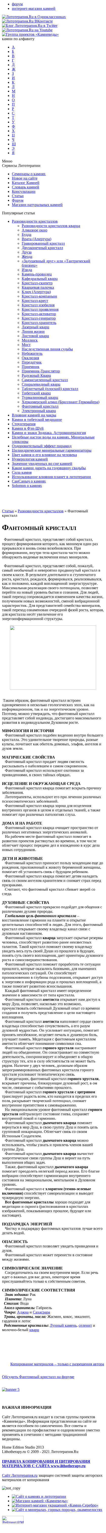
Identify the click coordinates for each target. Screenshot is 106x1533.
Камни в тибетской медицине (37, 419)
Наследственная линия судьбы (47, 349)
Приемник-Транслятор (41, 371)
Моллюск (30, 340)
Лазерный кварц (35, 327)
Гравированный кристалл (43, 243)
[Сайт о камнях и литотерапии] (39, 1496)
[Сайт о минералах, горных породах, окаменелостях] (57, 1510)
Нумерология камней (30, 459)
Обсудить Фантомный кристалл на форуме (38, 1377)
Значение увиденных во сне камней (42, 463)
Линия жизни (33, 331)
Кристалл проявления (40, 309)
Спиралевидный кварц (41, 384)
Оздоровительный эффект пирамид (41, 446)
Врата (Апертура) (36, 239)
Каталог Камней (25, 183)
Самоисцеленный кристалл (45, 380)
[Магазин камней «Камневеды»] (40, 1501)
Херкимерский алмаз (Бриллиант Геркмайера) (60, 402)
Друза (27, 252)
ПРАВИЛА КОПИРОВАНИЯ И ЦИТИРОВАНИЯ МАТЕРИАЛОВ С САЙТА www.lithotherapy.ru (46, 1463)
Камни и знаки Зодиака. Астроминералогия (49, 433)
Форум (17, 200)
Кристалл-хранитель (39, 323)
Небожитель (32, 353)
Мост (26, 345)
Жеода (27, 256)
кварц (34, 1330)
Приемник (30, 367)
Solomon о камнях (27, 486)
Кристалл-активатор (39, 314)
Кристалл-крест (35, 301)
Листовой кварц (35, 336)
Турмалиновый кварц (40, 397)
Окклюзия (30, 358)
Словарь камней (25, 187)
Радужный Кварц (36, 375)
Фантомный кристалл (40, 406)
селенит (85, 1325)
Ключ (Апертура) (36, 292)
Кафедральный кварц (40, 279)
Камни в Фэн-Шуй (28, 428)
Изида (27, 270)
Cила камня (22, 472)
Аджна (23, 1312)
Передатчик (32, 362)
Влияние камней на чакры (34, 415)
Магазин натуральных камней (37, 205)
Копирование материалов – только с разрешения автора (57, 1364)
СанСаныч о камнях (29, 481)
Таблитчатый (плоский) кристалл (50, 389)
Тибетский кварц (36, 393)
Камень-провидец (37, 274)
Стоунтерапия (23, 424)
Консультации (23, 191)
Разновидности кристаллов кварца (51, 226)
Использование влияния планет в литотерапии (51, 477)
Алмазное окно (34, 230)
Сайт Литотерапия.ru (19, 1475)
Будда (26, 234)
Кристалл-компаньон (39, 296)
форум (17, 4)
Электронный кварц (39, 411)
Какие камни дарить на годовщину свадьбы (49, 468)
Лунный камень (63, 1325)
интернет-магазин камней (33, 8)
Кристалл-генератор (39, 318)
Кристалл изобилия (38, 305)
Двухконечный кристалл (42, 248)
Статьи (18, 196)
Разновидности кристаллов (35, 221)
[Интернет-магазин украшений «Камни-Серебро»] (55, 1505)
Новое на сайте (24, 178)
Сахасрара (41, 1312)
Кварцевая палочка (38, 287)
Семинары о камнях (29, 174)
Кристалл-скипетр (37, 283)
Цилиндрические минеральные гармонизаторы (51, 450)
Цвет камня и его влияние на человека (44, 455)
